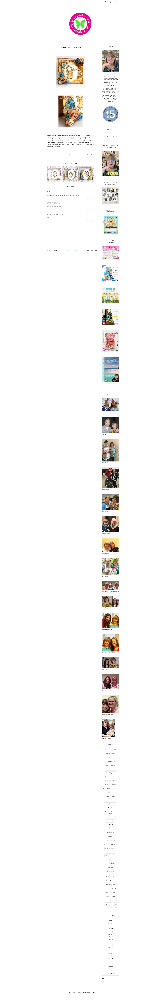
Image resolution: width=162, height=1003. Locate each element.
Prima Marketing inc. (110, 840)
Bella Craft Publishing (110, 753)
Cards (85, 154)
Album (114, 749)
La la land (107, 804)
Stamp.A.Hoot (110, 863)
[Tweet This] (67, 155)
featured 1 (107, 892)
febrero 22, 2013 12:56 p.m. (55, 203)
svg (115, 904)
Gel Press (114, 792)
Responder (91, 199)
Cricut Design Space (90, 2)
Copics (89, 154)
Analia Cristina (52, 202)
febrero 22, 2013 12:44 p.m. (55, 192)
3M (105, 749)
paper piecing (108, 904)
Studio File (110, 867)
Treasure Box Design (110, 884)
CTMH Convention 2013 (110, 761)
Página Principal (72, 250)
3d (109, 749)
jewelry (114, 900)
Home (45, 2)
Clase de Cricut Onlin (110, 769)
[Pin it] (71, 155)
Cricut (114, 780)
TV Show (108, 877)
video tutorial (113, 908)
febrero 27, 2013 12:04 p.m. (55, 214)
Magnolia (86, 156)
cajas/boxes (113, 888)
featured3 (107, 896)
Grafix (113, 796)
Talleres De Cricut (53, 2)
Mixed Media (110, 821)
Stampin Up (63, 2)
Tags (114, 877)
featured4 (114, 896)
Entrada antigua (92, 250)
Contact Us (100, 2)
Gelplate (108, 796)
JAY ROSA (49, 191)
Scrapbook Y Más (80, 1001)
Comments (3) (54, 155)
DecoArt (106, 784)
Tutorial (106, 888)
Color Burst (107, 777)
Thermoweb (113, 880)
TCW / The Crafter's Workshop (110, 872)
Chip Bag (113, 765)
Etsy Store (70, 2)
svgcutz (106, 908)
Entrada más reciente (51, 250)
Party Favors (110, 836)
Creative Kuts (107, 780)
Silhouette (107, 856)
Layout (114, 804)
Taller (106, 880)
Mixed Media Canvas (110, 825)
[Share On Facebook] (69, 155)
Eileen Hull (107, 792)
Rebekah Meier (113, 844)
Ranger (105, 844)
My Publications (79, 2)
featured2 (114, 892)
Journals (106, 800)
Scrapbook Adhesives (110, 848)
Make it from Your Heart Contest (110, 812)
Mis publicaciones (110, 817)
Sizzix (114, 856)
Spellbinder (110, 860)
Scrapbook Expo (110, 852)
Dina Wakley (114, 784)
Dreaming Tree (106, 788)
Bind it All (110, 757)
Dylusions (115, 788)
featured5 (107, 900)
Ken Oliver (113, 800)
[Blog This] (74, 155)
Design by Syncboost (90, 1001)
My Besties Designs (110, 829)
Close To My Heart (110, 773)
